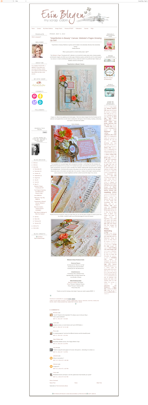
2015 (34, 165)
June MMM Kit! (38, 195)
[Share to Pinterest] (74, 299)
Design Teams (58, 28)
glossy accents (112, 162)
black (115, 115)
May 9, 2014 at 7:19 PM (60, 352)
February (37, 221)
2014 (34, 167)
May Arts (107, 195)
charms (105, 138)
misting (90, 300)
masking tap (106, 194)
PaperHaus (107, 218)
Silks (111, 252)
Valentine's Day (108, 283)
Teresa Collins (110, 267)
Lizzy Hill (55, 347)
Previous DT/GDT (69, 28)
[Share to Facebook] (73, 299)
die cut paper (106, 146)
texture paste (107, 269)
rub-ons (105, 239)
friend (115, 152)
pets (114, 222)
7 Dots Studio (112, 107)
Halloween (106, 169)
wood (80, 302)
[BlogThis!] (70, 299)
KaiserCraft (110, 174)
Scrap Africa (106, 243)
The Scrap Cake (111, 272)
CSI (114, 144)
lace (112, 175)
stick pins (114, 261)
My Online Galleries (48, 28)
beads (108, 113)
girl (107, 159)
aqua (108, 110)
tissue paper (112, 274)
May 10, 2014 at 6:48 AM (60, 360)
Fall (106, 152)
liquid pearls (107, 180)
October (37, 173)
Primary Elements (112, 233)
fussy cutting (109, 154)
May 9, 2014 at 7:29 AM (60, 318)
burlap (106, 128)
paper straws (108, 217)
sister (107, 254)
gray (113, 164)
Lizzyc (54, 372)
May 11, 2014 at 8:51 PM (60, 376)
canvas (68, 300)
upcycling (112, 282)
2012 (34, 228)
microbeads (107, 202)
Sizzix (112, 254)
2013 (34, 226)
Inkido (113, 170)
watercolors (107, 285)
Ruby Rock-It (113, 239)
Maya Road (113, 195)
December (37, 169)
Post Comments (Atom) (62, 385)
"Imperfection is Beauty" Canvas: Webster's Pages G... (40, 203)
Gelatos (112, 156)
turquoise (111, 277)
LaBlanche (106, 175)
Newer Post (52, 382)
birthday (110, 115)
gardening (106, 156)
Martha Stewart (108, 190)
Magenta (112, 182)
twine (112, 279)
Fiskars (110, 152)
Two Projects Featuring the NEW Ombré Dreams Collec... (40, 191)
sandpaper (108, 241)
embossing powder (108, 151)
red (108, 236)
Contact (39, 28)
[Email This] (68, 299)
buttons (105, 130)
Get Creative (113, 157)
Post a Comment (54, 380)
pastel (114, 218)
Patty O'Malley (56, 339)
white (114, 288)
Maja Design (109, 185)
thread (105, 274)
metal (115, 199)
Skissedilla (106, 256)
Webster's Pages (57, 55)
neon (115, 210)
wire (113, 290)
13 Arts (105, 107)
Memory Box (107, 199)
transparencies (111, 275)
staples (110, 259)
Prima (68, 284)
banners (114, 112)
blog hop (109, 116)
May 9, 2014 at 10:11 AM (60, 327)
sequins (108, 251)
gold (107, 164)
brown (107, 126)
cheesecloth (112, 138)
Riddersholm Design (109, 238)
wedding (109, 288)
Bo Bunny (113, 120)
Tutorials (86, 28)
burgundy (114, 126)
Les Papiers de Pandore (109, 177)
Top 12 (105, 275)
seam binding (112, 248)
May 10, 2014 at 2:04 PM (60, 368)
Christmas (106, 139)
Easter (105, 149)
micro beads (109, 200)
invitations (106, 172)
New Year (108, 212)
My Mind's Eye (109, 210)
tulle (105, 277)
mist (113, 204)
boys (111, 125)
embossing (74, 300)
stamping (113, 257)
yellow (110, 292)
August (36, 177)
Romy (54, 331)
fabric (115, 151)
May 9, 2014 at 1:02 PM (60, 335)
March (36, 219)
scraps (105, 247)
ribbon (113, 236)
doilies (106, 148)
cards (114, 134)
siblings (107, 252)
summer (113, 262)
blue (115, 117)
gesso (80, 300)
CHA (108, 136)
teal (110, 265)
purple (114, 234)
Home (33, 28)
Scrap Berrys (113, 243)
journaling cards (112, 172)
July (36, 180)
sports (107, 257)
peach (108, 220)
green (105, 166)
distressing (113, 146)
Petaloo (108, 222)
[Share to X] (71, 299)
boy (105, 125)
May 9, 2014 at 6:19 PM (60, 343)
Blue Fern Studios (72, 282)
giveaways (113, 159)
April (36, 216)
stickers (107, 262)
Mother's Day (113, 209)
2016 (34, 162)
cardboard (107, 134)
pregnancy (106, 226)
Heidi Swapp (113, 169)
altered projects (111, 108)
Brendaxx (55, 312)
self (104, 251)
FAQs (92, 28)
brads (115, 125)
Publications (79, 28)
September (37, 175)
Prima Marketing (62, 302)
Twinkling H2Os (108, 280)
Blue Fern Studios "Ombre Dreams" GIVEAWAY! (39, 208)
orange (106, 215)
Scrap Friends (108, 244)
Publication (108, 234)
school (113, 241)
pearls (114, 220)
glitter (108, 161)
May (36, 184)
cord (105, 141)
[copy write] (91, 393)
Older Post (99, 382)
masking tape (113, 194)
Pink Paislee (113, 223)
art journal (114, 110)
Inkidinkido (108, 170)
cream (110, 144)
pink (105, 223)
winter (108, 290)
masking (85, 300)
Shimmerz (114, 251)
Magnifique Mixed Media (110, 183)
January (37, 223)
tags (105, 264)
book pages (108, 121)
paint (55, 302)
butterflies (111, 128)
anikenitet (55, 355)
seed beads (110, 249)
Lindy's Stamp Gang (109, 179)
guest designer (110, 167)
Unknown (59, 298)
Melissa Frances (108, 197)
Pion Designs (110, 225)
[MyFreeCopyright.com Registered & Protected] (69, 393)
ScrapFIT (112, 246)
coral (113, 139)
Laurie (55, 322)
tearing (115, 265)
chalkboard (112, 136)
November (37, 171)
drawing (113, 147)
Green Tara (113, 165)
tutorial (105, 279)
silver (115, 252)
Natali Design (41, 238)
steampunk (106, 261)
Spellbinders (114, 256)
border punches (108, 123)
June (36, 182)
